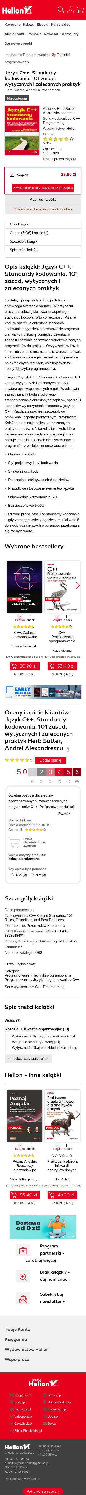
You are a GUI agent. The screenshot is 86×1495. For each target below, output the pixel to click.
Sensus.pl (55, 1395)
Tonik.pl (35, 1479)
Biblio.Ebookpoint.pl (28, 1431)
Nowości (51, 34)
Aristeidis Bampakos (23, 1179)
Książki (29, 24)
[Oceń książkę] (60, 139)
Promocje (34, 34)
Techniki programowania (52, 975)
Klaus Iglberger (62, 650)
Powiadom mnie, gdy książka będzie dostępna (43, 188)
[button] (78, 585)
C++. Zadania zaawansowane (25, 634)
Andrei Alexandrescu (59, 113)
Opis (19, 224)
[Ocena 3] (56, 139)
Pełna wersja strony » (43, 1491)
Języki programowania (51, 980)
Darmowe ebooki (18, 43)
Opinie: (50, 149)
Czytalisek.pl (23, 1423)
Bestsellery (69, 34)
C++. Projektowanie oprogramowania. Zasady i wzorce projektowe (62, 641)
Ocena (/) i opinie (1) (29, 233)
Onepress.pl (22, 1395)
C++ (75, 980)
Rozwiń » (64, 813)
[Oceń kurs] (19, 760)
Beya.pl (53, 1416)
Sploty (52, 1423)
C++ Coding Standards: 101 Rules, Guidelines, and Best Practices (39, 917)
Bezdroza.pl (22, 1409)
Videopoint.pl (23, 1416)
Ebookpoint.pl (57, 1409)
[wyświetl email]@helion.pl (31, 1463)
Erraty (10, 964)
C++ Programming (61, 120)
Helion (71, 128)
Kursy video (60, 24)
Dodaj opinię (50, 760)
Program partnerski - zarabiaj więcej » (45, 1253)
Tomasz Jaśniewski (24, 646)
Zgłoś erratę (26, 964)
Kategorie (13, 24)
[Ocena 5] (66, 139)
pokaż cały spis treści (30, 1058)
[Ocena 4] (61, 139)
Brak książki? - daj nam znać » (55, 1276)
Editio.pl (20, 1402)
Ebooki (42, 24)
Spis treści (24, 250)
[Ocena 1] (45, 139)
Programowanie (17, 975)
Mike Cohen (62, 1179)
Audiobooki (14, 34)
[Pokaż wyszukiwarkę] (60, 9)
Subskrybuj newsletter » (52, 1298)
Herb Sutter (66, 108)
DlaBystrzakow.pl (60, 1402)
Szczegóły (24, 241)
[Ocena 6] (71, 139)
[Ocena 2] (50, 139)
